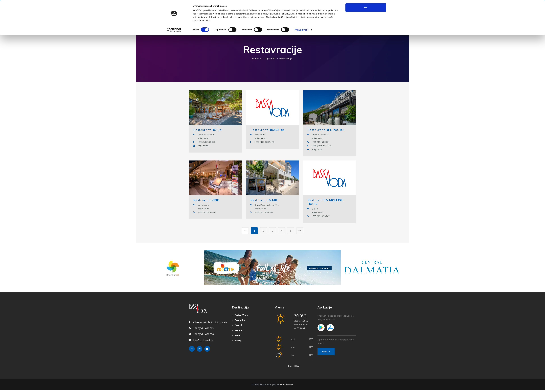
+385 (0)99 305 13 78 (321, 145)
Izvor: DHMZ (293, 366)
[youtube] (207, 349)
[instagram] (199, 349)
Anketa (326, 351)
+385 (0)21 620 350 (263, 212)
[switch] (232, 29)
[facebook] (192, 349)
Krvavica (239, 330)
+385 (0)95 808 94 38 (264, 142)
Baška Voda (241, 315)
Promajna (240, 320)
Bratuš (238, 325)
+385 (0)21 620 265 (321, 216)
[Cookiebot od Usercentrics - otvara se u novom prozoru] (174, 30)
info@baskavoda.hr (203, 340)
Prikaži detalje (301, 30)
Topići (237, 340)
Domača (256, 58)
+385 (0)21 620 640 (206, 212)
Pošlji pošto (203, 145)
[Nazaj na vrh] (536, 387)
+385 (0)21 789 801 (321, 142)
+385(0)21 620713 (203, 328)
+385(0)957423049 (206, 142)
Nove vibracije (287, 384)
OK (365, 7)
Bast (237, 335)
